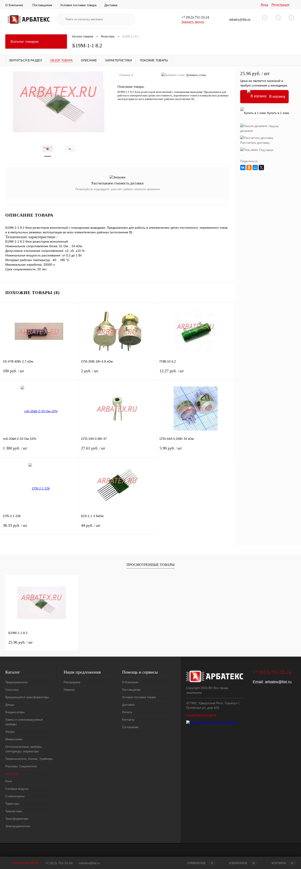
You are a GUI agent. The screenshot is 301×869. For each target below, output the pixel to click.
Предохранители (16, 682)
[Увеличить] (59, 101)
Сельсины (12, 689)
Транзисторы (13, 811)
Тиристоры (12, 803)
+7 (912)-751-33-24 (59, 863)
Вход (264, 4)
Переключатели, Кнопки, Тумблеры (28, 758)
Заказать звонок (192, 22)
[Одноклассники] (249, 167)
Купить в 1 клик (278, 113)
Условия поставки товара (78, 5)
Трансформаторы (16, 818)
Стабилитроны (14, 796)
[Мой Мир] (255, 167)
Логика (9, 731)
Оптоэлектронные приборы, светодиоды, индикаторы (23, 749)
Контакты (128, 719)
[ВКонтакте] (242, 167)
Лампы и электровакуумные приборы (24, 722)
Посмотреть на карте (201, 715)
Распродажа (72, 682)
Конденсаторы (14, 712)
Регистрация (280, 4)
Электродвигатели (17, 826)
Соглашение (130, 727)
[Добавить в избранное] (107, 75)
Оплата (127, 712)
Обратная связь (25, 863)
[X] (261, 167)
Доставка (110, 5)
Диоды (9, 704)
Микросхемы (13, 739)
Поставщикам (42, 5)
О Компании (14, 5)
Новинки (69, 689)
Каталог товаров (25, 41)
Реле (8, 781)
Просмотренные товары (150, 565)
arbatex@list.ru (278, 682)
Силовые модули (16, 788)
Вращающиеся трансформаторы (27, 697)
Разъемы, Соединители (21, 766)
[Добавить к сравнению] (107, 85)
